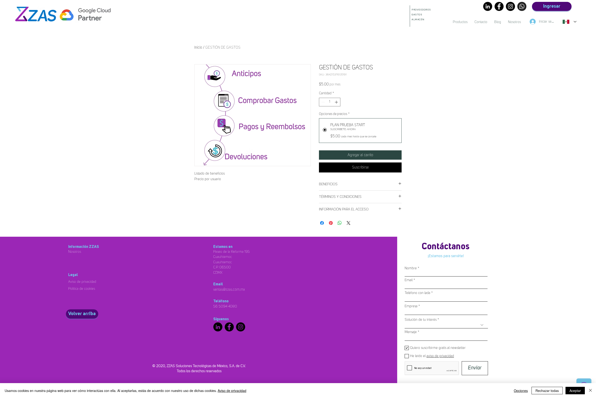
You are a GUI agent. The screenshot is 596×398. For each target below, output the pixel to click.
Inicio (198, 47)
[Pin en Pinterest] (331, 223)
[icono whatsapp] (521, 6)
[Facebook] (499, 6)
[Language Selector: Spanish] (569, 21)
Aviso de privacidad (232, 390)
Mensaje (411, 332)
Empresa (411, 306)
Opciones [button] (521, 390)
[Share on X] (348, 223)
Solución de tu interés (421, 319)
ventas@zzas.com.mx (229, 289)
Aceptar (575, 390)
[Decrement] (322, 102)
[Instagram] (510, 6)
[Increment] (337, 102)
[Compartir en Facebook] (322, 223)
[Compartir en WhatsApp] (339, 223)
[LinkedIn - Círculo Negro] (487, 6)
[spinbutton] (329, 102)
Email (409, 280)
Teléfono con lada (417, 293)
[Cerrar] (590, 390)
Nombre (411, 268)
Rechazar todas (547, 390)
